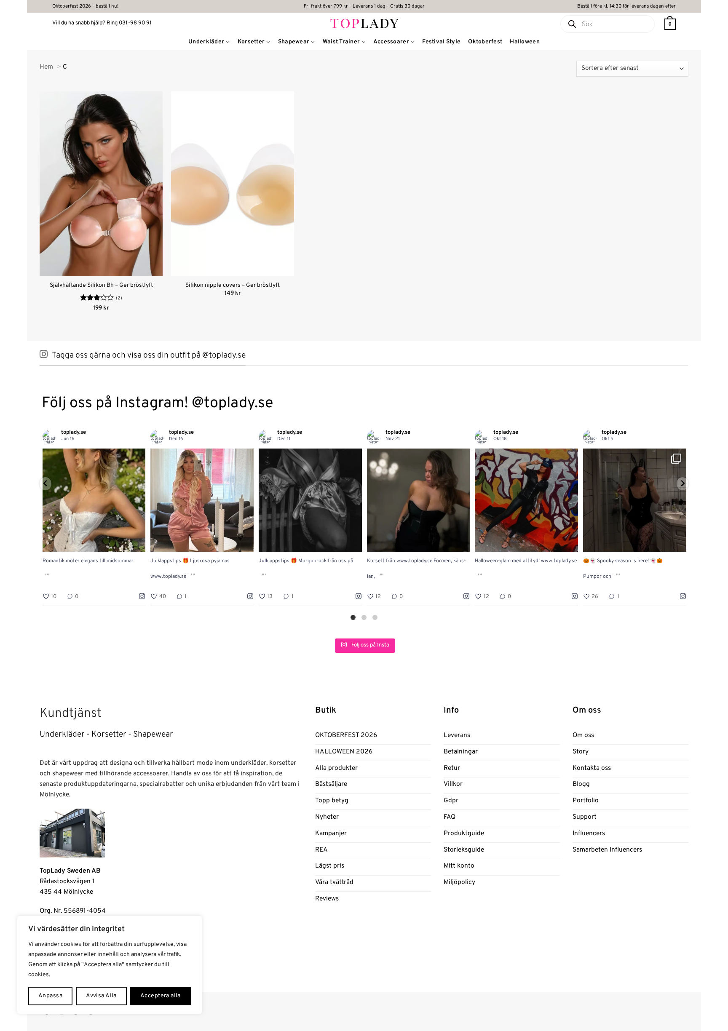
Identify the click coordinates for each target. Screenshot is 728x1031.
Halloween (525, 41)
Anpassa (50, 995)
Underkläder (206, 41)
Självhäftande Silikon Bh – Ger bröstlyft (101, 285)
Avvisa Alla (101, 995)
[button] (670, 24)
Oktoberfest (485, 41)
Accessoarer (391, 41)
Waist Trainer (341, 41)
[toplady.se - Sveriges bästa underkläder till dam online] (364, 23)
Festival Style (441, 41)
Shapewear (294, 41)
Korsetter (251, 41)
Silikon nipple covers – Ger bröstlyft (232, 285)
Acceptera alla (160, 995)
